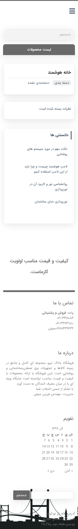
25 (57, 458)
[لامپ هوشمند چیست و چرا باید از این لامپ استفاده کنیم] (16, 170)
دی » (50, 470)
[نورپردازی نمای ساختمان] (16, 205)
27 (48, 458)
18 (57, 452)
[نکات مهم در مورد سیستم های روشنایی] (16, 152)
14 (44, 446)
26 (52, 458)
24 (61, 458)
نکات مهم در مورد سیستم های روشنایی (47, 151)
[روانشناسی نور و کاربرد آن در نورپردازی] (16, 188)
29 (71, 464)
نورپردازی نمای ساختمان (51, 201)
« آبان (69, 470)
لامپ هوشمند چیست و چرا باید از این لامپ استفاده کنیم (45, 169)
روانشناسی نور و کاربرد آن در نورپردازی (48, 186)
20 (48, 452)
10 (61, 446)
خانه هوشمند (59, 72)
